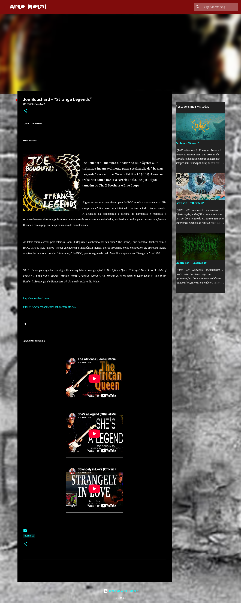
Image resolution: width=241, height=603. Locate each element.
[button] (25, 111)
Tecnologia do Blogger (123, 590)
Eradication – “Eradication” (192, 262)
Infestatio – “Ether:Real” (190, 203)
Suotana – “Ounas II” (187, 143)
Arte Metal (28, 7)
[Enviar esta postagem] (25, 532)
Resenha (29, 536)
